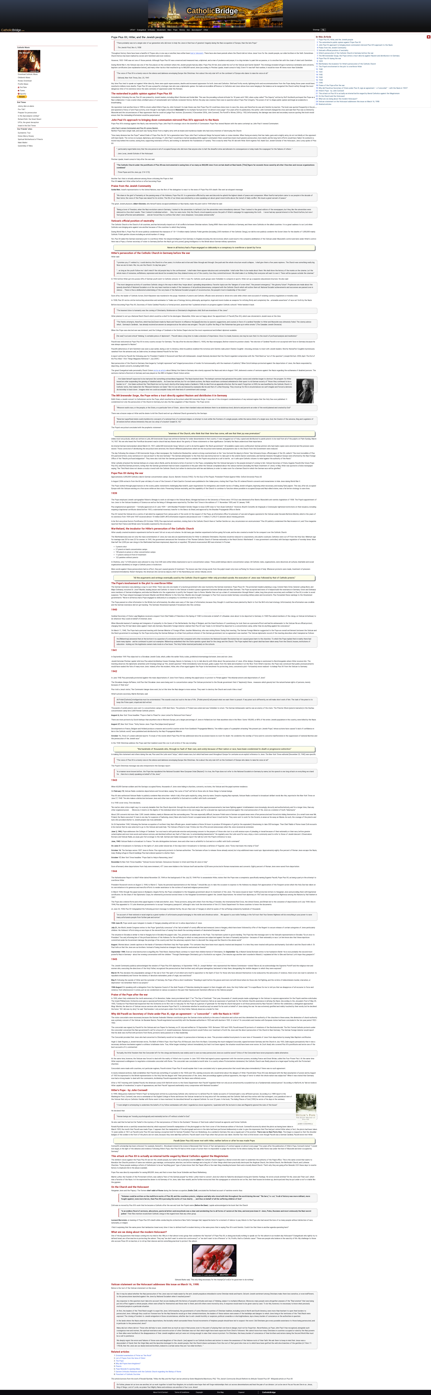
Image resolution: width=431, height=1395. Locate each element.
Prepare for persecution (27, 113)
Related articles (325, 104)
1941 (321, 72)
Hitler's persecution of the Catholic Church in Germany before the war (346, 53)
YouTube (23, 87)
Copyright (199, 1392)
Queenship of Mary (25, 146)
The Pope (120, 1361)
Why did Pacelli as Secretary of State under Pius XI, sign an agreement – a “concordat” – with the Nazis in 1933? (363, 88)
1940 (321, 69)
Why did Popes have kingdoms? (128, 1363)
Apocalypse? (197, 30)
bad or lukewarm (196, 53)
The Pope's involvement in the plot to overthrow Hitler (340, 66)
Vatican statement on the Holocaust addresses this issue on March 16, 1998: (349, 101)
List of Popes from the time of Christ (130, 1358)
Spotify (23, 94)
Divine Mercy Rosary (26, 136)
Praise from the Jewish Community (332, 48)
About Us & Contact (160, 1392)
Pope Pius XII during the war (330, 58)
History (182, 30)
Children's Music (24, 77)
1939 (321, 61)
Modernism (161, 30)
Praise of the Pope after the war (332, 85)
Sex (188, 30)
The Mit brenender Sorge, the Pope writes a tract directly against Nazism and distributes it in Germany (359, 56)
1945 (321, 83)
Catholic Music (23, 47)
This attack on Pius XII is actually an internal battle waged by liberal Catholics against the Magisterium (359, 93)
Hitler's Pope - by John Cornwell (331, 91)
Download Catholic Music (28, 74)
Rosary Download (25, 81)
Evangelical (141, 30)
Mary (169, 30)
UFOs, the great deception (28, 122)
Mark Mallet (22, 143)
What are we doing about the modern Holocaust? (338, 99)
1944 (321, 80)
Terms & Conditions (182, 1392)
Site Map (220, 1392)
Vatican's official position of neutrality (333, 50)
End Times (21, 102)
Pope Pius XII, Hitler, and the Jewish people (336, 40)
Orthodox (151, 30)
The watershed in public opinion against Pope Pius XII (340, 42)
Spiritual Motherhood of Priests (30, 139)
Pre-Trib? (21, 109)
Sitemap (316, 30)
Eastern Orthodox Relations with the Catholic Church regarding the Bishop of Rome (148, 1372)
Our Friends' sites (24, 129)
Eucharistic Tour (24, 133)
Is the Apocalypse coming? (28, 116)
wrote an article (159, 370)
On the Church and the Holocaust (332, 96)
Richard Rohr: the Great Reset (29, 119)
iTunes (22, 90)
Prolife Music (23, 84)
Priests (118, 1366)
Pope (175, 30)
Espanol (241, 1392)
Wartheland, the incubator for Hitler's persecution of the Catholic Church (347, 64)
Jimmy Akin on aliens (26, 106)
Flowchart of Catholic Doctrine (128, 1374)
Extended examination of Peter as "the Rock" (134, 1355)
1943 (321, 77)
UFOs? (132, 30)
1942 (321, 75)
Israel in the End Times (27, 126)
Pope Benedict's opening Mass (128, 1369)
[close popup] (428, 37)
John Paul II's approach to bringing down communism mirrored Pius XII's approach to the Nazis (356, 45)
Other (206, 30)
